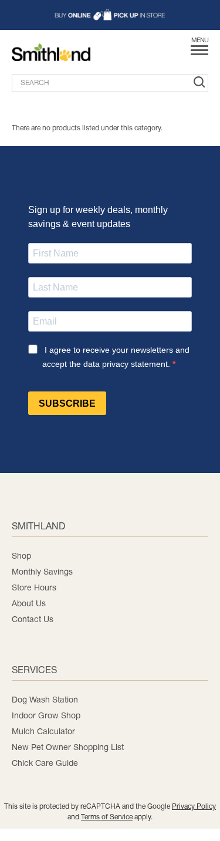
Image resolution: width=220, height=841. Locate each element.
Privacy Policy (194, 806)
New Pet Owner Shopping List (68, 748)
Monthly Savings (42, 572)
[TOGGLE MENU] (199, 54)
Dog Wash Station (45, 700)
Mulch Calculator (43, 732)
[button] (110, 15)
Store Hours (34, 588)
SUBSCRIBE (67, 403)
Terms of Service (107, 817)
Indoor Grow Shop (46, 716)
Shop (21, 556)
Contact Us (32, 620)
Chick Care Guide (45, 764)
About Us (29, 604)
